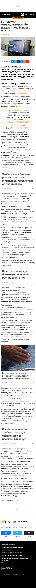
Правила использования (9, 547)
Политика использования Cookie (11, 555)
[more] (33, 188)
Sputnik (4, 58)
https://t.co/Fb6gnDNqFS (18, 122)
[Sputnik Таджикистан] (6, 15)
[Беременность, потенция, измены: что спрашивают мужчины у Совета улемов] (18, 358)
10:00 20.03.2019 (6, 34)
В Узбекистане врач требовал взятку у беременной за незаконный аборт (14, 434)
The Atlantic (21, 93)
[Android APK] (7, 568)
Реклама (20, 547)
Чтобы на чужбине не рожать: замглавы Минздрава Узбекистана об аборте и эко (17, 179)
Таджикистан (6, 527)
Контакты (11, 544)
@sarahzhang (17, 110)
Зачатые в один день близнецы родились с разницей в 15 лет (16, 274)
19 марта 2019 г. (23, 128)
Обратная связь (6, 563)
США (17, 500)
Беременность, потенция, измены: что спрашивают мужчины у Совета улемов (15, 376)
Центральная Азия (20, 527)
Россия (31, 527)
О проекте (4, 544)
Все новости (10, 500)
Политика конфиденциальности (11, 553)
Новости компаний (7, 550)
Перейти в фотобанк (23, 58)
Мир (3, 500)
